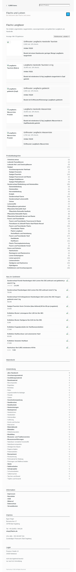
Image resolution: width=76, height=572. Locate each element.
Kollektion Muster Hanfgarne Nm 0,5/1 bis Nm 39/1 (24, 320)
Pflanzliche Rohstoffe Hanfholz (20, 211)
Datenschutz (11, 503)
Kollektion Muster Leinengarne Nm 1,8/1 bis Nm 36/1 (25, 313)
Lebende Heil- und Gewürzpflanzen (19, 164)
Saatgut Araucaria (15, 172)
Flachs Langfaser (17, 231)
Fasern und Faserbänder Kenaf (19, 246)
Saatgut (10, 167)
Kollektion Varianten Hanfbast (17, 341)
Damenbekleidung (15, 186)
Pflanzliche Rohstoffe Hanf (16, 209)
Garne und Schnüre (14, 248)
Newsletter (11, 496)
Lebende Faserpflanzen (15, 162)
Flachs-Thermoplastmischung (19, 243)
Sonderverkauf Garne (16, 196)
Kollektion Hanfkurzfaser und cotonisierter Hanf (23, 334)
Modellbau (11, 434)
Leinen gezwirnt (14, 258)
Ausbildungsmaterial (14, 378)
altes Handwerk (12, 373)
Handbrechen (12, 402)
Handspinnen (12, 410)
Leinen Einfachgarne (16, 255)
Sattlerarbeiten (12, 466)
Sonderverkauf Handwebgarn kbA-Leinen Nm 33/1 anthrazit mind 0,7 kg (32, 290)
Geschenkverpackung (14, 400)
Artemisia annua (13, 159)
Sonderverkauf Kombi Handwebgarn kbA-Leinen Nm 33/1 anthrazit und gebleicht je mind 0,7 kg (36, 282)
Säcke (9, 464)
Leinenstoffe (11, 204)
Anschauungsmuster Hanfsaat (19, 169)
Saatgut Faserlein (15, 174)
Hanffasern (14, 241)
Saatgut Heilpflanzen (16, 179)
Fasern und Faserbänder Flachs (20, 226)
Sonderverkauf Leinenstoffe (18, 199)
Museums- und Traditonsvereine (18, 437)
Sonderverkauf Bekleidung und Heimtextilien (22, 184)
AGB (9, 499)
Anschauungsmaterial (15, 375)
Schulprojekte (12, 469)
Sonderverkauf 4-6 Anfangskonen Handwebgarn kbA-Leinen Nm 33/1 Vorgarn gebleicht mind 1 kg (34, 298)
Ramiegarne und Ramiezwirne (19, 253)
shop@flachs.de (11, 531)
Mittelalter (10, 429)
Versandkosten (12, 506)
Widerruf (10, 501)
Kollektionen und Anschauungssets (19, 268)
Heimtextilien (13, 189)
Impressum (11, 494)
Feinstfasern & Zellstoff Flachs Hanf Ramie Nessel (26, 223)
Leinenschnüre (14, 260)
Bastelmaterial (12, 380)
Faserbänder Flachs (17, 228)
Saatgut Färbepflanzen (17, 182)
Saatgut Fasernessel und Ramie (20, 177)
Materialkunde (12, 427)
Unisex (11, 201)
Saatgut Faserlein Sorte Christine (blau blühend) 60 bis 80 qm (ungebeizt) (32, 306)
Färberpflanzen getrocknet (16, 206)
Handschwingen (13, 407)
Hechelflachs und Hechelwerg (21, 233)
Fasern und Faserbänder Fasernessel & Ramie (25, 221)
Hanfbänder (15, 238)
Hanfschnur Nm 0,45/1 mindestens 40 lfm (21, 347)
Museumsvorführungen (15, 439)
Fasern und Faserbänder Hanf (19, 236)
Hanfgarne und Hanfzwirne (18, 263)
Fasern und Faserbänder (15, 218)
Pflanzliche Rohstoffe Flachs (17, 214)
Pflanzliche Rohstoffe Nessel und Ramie (21, 216)
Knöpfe (11, 194)
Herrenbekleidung (15, 191)
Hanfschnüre (13, 250)
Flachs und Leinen (15, 13)
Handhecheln (12, 405)
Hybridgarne (13, 265)
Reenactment (12, 454)
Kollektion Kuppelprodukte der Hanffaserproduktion (25, 327)
